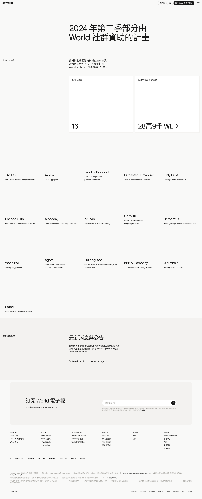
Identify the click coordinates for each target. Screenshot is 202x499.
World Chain (14, 442)
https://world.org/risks (18, 475)
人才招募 (167, 448)
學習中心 (167, 439)
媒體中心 (167, 432)
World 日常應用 (77, 432)
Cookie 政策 (143, 491)
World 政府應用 (77, 439)
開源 (134, 436)
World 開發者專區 (78, 442)
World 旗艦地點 (46, 436)
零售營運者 (106, 445)
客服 (165, 442)
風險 (183, 491)
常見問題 (167, 445)
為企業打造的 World (79, 436)
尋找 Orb (105, 436)
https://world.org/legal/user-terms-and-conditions (136, 473)
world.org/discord (102, 361)
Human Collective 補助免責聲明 (108, 478)
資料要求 (167, 491)
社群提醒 (189, 491)
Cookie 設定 (133, 491)
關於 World (45, 432)
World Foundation (170, 436)
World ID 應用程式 (17, 439)
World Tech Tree (78, 67)
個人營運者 (106, 439)
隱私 (134, 439)
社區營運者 (106, 442)
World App (14, 436)
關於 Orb (105, 432)
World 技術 (47, 445)
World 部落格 (46, 439)
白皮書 (135, 432)
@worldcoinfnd (79, 361)
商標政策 (160, 491)
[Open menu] (198, 3)
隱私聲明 (142, 410)
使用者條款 (176, 491)
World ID (13, 432)
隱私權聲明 (152, 491)
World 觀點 (47, 442)
